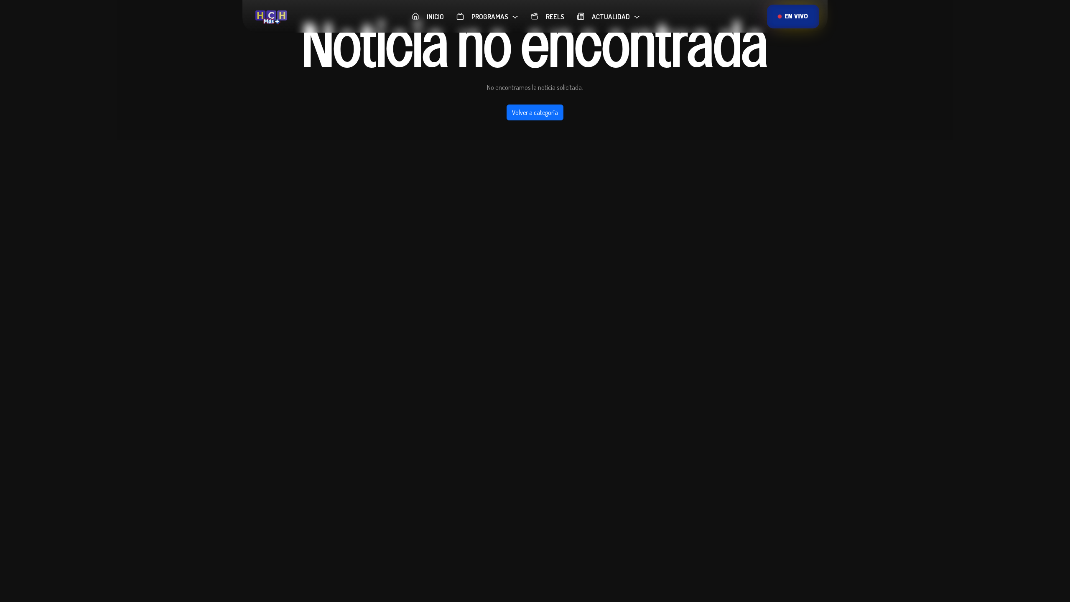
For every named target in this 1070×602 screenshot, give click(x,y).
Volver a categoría (535, 112)
